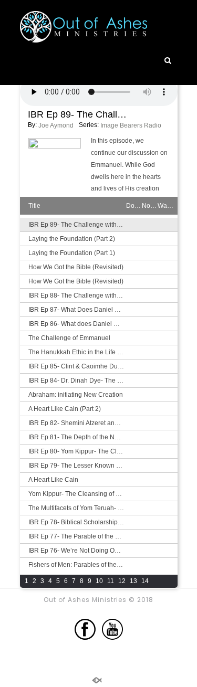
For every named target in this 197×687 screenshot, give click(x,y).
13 (133, 581)
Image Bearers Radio (130, 125)
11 (110, 581)
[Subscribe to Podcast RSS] (150, 581)
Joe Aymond (56, 125)
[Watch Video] (165, 238)
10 (99, 581)
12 (122, 581)
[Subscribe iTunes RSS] (165, 581)
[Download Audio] (134, 224)
